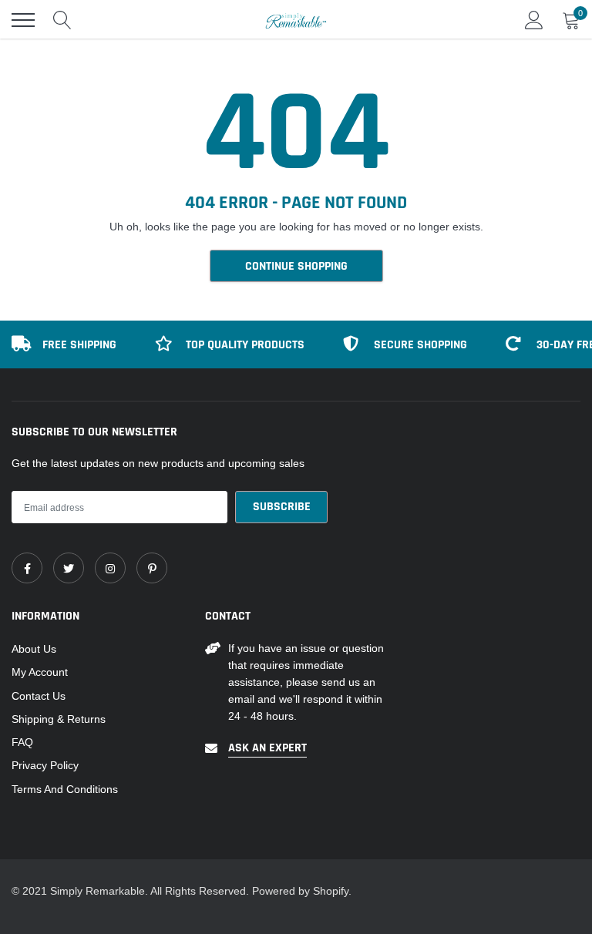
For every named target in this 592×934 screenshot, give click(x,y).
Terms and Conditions (65, 789)
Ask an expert (267, 748)
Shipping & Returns (59, 719)
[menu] (23, 20)
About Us (34, 649)
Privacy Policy (45, 765)
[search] (62, 20)
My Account (40, 672)
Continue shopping (296, 266)
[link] (27, 568)
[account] (534, 20)
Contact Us (39, 696)
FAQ (22, 742)
